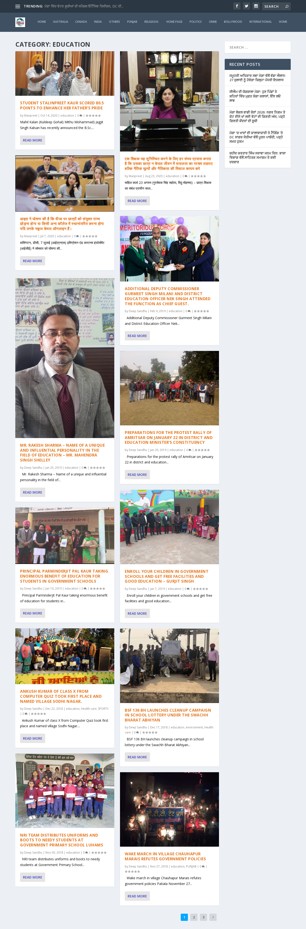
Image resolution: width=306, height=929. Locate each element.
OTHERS (114, 22)
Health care (89, 709)
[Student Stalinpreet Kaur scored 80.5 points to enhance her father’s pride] (64, 73)
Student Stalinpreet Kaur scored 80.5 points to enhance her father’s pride (62, 105)
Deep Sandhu (33, 468)
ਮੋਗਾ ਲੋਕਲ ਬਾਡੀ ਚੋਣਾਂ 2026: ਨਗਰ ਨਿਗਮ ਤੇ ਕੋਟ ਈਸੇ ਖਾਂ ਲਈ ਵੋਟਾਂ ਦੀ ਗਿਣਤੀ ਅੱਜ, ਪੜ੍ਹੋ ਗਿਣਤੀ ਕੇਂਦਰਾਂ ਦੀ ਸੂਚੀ (257, 116)
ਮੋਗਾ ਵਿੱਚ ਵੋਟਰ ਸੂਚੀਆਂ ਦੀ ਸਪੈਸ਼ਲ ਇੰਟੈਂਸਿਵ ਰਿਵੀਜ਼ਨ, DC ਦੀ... (83, 6)
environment (194, 727)
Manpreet (30, 115)
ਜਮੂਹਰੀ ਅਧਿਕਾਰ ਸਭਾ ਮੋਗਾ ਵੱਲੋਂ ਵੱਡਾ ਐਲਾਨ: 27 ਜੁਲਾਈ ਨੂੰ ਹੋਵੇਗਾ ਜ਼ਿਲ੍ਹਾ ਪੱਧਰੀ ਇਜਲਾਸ (258, 77)
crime (213, 22)
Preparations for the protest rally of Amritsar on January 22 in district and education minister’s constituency (169, 437)
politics (196, 22)
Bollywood (233, 22)
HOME (42, 22)
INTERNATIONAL (260, 22)
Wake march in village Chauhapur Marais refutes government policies (165, 856)
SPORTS (103, 709)
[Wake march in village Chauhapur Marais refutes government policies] (169, 809)
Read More (32, 140)
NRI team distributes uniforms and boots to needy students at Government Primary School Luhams (61, 840)
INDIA (98, 22)
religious (151, 22)
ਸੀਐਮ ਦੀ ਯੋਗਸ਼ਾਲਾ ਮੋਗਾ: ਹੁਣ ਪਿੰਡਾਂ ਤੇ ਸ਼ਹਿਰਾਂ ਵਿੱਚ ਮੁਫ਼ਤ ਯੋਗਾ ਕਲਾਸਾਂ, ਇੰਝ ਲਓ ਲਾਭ (255, 95)
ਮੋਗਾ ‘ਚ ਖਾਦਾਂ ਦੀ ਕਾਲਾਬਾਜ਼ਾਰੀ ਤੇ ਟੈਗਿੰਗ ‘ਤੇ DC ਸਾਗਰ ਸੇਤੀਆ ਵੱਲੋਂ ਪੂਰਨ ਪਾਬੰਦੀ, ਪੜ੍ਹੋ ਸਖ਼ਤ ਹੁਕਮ (256, 137)
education (67, 115)
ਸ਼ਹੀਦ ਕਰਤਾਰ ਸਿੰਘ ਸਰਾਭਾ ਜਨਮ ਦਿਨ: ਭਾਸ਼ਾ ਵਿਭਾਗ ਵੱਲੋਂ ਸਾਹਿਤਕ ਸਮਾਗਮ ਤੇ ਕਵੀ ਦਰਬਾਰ (258, 157)
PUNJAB (132, 22)
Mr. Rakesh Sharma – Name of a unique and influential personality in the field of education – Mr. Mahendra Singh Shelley (62, 453)
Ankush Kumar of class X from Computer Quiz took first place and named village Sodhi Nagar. (61, 696)
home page (174, 22)
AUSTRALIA (60, 22)
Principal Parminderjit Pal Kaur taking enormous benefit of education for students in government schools (64, 576)
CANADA (81, 22)
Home (283, 22)
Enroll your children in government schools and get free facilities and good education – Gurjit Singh (166, 576)
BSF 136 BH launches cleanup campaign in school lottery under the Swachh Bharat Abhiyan (168, 715)
